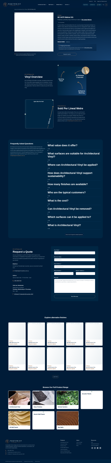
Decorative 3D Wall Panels (66, 452)
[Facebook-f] (92, 448)
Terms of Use (37, 461)
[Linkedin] (100, 448)
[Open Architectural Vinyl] (46, 4)
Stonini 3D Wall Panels (65, 451)
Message (56, 277)
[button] (55, 376)
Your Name (56, 250)
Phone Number (57, 270)
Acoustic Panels (86, 394)
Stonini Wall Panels (39, 414)
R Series (59, 15)
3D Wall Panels (13, 427)
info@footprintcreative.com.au (74, 121)
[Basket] (106, 4)
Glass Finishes (38, 407)
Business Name (57, 256)
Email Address (57, 263)
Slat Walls (60, 427)
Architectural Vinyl (20, 9)
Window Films (63, 445)
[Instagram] (95, 448)
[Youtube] (98, 448)
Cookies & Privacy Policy (28, 461)
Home (15, 9)
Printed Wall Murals (65, 447)
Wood (26, 9)
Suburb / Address (80, 270)
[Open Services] (69, 4)
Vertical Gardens (62, 407)
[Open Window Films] (62, 4)
